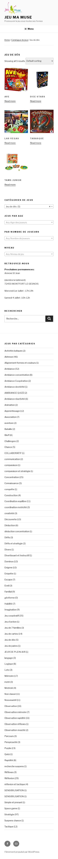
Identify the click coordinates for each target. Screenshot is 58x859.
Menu (31, 29)
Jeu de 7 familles (12, 627)
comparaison (11, 465)
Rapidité (8, 760)
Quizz (7, 754)
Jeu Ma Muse (18, 17)
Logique (8, 664)
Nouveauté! (10, 700)
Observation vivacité (14, 730)
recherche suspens (14, 766)
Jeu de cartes (11, 634)
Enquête (8, 573)
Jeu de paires (11, 646)
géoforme (9, 597)
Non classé (10, 694)
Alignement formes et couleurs (20, 363)
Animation (9, 405)
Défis (7, 537)
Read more (10, 101)
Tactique (8, 826)
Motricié (8, 688)
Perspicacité (10, 742)
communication (12, 459)
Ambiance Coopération (16, 381)
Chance (8, 447)
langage (8, 658)
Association (10, 417)
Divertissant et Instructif (16, 555)
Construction (11, 495)
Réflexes (9, 772)
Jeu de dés (9, 640)
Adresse (8, 356)
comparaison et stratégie (17, 471)
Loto (6, 670)
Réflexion (9, 778)
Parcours (9, 736)
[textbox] (29, 222)
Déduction (9, 525)
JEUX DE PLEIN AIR (14, 652)
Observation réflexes (15, 724)
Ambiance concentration (16, 375)
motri (7, 682)
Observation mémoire (15, 712)
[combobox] (29, 206)
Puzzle (7, 748)
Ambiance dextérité (14, 387)
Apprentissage (12, 411)
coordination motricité (15, 507)
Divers (7, 549)
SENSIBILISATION (14, 790)
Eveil (6, 585)
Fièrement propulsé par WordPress (21, 852)
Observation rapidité (14, 718)
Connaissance (11, 483)
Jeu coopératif (11, 615)
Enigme (8, 567)
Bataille (8, 429)
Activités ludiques (13, 350)
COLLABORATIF (13, 453)
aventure (9, 423)
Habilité (8, 603)
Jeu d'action (10, 621)
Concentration (11, 477)
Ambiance (9, 369)
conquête (9, 489)
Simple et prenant (13, 802)
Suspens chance (12, 820)
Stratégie (9, 814)
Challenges (10, 441)
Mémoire (9, 676)
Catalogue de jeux (19, 40)
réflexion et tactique (14, 784)
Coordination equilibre (15, 501)
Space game (10, 808)
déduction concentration (16, 531)
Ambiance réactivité (14, 399)
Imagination (10, 609)
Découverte (10, 519)
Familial (8, 591)
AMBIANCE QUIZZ (14, 393)
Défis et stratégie (13, 543)
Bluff (6, 435)
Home (7, 40)
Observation (10, 706)
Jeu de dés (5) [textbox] (28, 206)
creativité (9, 513)
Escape (8, 579)
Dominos (9, 561)
